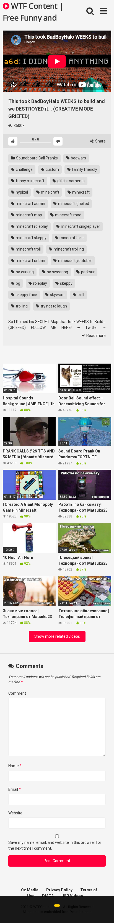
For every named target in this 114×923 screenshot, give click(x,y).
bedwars (78, 158)
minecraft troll (28, 249)
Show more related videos (57, 636)
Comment (17, 693)
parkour (87, 272)
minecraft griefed (73, 203)
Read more (96, 335)
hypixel (21, 192)
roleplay (39, 283)
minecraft (80, 192)
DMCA (48, 896)
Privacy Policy (59, 890)
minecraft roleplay (31, 226)
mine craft (49, 192)
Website (15, 813)
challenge (24, 169)
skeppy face (26, 294)
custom (52, 169)
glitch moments (70, 181)
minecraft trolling (68, 249)
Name (15, 766)
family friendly (84, 169)
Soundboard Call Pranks (36, 158)
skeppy (65, 283)
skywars (56, 294)
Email (14, 789)
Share (100, 141)
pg (17, 283)
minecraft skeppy (30, 238)
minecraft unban (30, 260)
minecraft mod (67, 215)
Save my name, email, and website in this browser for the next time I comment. (54, 845)
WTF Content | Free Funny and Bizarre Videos (33, 11)
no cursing (24, 272)
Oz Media (29, 890)
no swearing (57, 272)
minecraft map (28, 215)
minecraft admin (30, 203)
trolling (21, 306)
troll (80, 294)
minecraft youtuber (74, 260)
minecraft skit (71, 238)
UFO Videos (72, 896)
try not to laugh (53, 306)
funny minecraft (29, 181)
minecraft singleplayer (80, 226)
